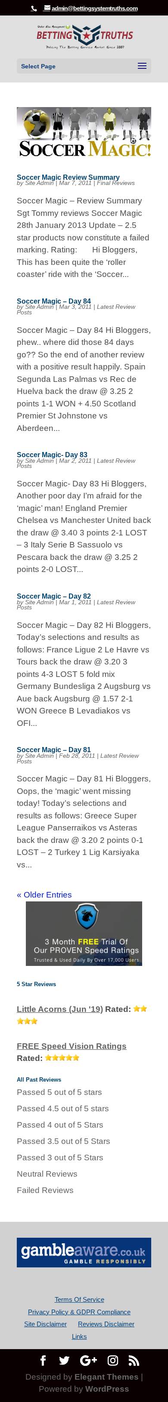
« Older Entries (44, 894)
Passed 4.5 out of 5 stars (63, 1108)
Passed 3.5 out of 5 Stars (63, 1141)
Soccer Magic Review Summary (68, 177)
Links (79, 1336)
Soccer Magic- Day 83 (52, 454)
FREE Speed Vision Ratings (72, 1046)
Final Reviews (116, 182)
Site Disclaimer (45, 1324)
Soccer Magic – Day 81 (54, 749)
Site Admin (39, 182)
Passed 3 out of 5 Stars (60, 1157)
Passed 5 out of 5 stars (59, 1092)
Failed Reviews (45, 1190)
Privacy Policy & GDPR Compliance (79, 1312)
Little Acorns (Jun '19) (60, 1009)
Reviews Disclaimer (106, 1324)
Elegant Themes (107, 1376)
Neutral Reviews (47, 1173)
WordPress (107, 1388)
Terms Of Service (79, 1299)
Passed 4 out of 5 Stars (60, 1124)
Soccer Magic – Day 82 (54, 596)
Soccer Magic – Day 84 (54, 301)
